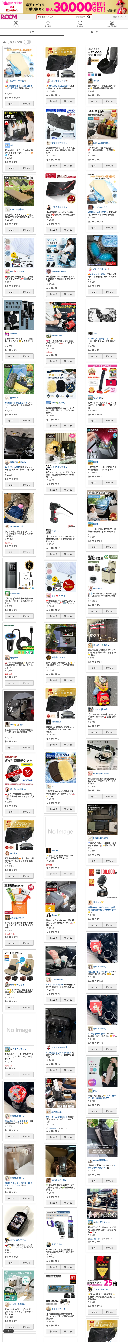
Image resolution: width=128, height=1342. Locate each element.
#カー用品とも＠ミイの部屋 (58, 1052)
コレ (12, 103)
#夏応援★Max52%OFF (59, 86)
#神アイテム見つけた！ (56, 1117)
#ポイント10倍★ (98, 274)
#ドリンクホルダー (21, 1121)
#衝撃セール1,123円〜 (98, 212)
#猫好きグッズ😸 (105, 338)
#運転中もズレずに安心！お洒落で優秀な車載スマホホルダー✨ (102, 909)
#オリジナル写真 (12, 467)
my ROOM (112, 24)
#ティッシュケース (18, 1184)
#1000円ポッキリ (12, 1183)
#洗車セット (10, 403)
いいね (27, 103)
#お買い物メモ (102, 1098)
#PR (104, 1168)
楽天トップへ (120, 16)
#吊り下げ (25, 1183)
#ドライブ (92, 338)
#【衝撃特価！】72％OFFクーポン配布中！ (18, 87)
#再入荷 (8, 1121)
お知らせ (80, 24)
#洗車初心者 (22, 403)
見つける (48, 24)
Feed (16, 24)
